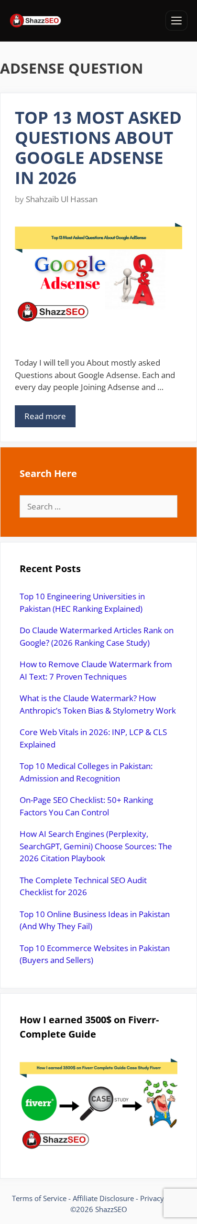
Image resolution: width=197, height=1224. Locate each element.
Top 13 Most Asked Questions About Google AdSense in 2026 (98, 147)
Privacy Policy (163, 1198)
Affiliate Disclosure (103, 1198)
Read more (45, 416)
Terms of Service (39, 1198)
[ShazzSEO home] (35, 20)
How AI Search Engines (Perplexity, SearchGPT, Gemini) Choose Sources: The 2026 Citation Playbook (96, 846)
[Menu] (176, 21)
